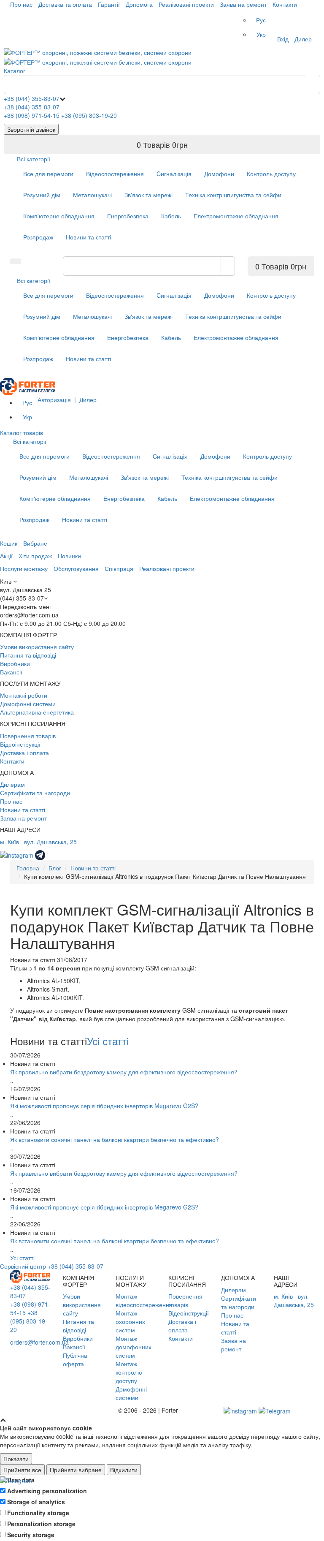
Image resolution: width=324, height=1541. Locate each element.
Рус (261, 20)
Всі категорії (33, 159)
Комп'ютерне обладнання (58, 216)
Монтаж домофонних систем (133, 1346)
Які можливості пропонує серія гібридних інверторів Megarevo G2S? (104, 1105)
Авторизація (54, 399)
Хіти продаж (35, 556)
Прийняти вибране (76, 1469)
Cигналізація (174, 173)
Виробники (15, 663)
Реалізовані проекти (186, 4)
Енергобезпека (127, 216)
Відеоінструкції (20, 744)
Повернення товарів (28, 735)
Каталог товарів (21, 432)
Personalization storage (41, 1523)
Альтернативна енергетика (37, 712)
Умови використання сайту (37, 646)
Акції (6, 556)
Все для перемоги (48, 173)
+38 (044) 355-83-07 (31, 98)
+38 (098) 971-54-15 (31, 115)
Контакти (285, 4)
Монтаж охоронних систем (130, 1321)
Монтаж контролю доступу (129, 1372)
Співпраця (119, 568)
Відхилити (124, 1469)
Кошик (8, 543)
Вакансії (11, 672)
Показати (16, 1458)
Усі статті (108, 1040)
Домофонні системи (28, 703)
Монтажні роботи (23, 695)
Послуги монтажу (24, 568)
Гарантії (109, 4)
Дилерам (12, 784)
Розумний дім (41, 194)
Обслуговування (76, 568)
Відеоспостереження (115, 173)
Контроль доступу (271, 173)
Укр (261, 34)
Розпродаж (38, 237)
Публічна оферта (75, 1359)
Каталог (14, 70)
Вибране (35, 543)
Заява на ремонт (243, 4)
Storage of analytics (36, 1502)
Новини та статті (88, 237)
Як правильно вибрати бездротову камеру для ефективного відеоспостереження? (124, 1072)
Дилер (303, 39)
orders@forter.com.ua (39, 1342)
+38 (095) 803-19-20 (89, 115)
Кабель (171, 216)
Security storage (30, 1534)
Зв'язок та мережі (148, 194)
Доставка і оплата (24, 752)
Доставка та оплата (65, 4)
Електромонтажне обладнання (236, 216)
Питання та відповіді (28, 655)
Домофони (219, 173)
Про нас (21, 4)
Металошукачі (92, 194)
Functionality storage (38, 1512)
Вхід (283, 39)
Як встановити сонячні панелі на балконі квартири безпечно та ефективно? (114, 1139)
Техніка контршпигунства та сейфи (233, 194)
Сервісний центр (23, 1266)
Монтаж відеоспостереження (144, 1300)
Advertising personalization (47, 1491)
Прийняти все (22, 1469)
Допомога (139, 4)
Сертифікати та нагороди (35, 792)
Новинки (69, 556)
